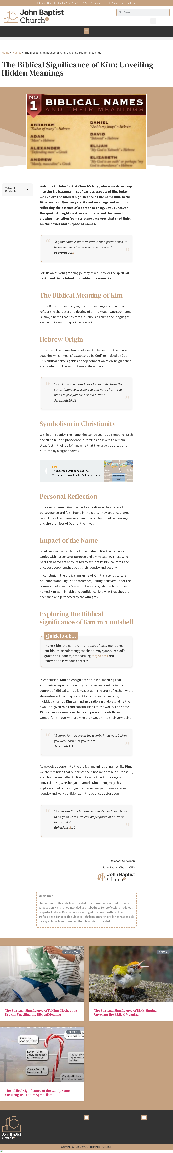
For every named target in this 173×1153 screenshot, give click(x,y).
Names (17, 52)
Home (5, 52)
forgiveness (100, 656)
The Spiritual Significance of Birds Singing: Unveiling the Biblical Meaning (126, 1012)
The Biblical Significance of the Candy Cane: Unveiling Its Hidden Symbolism (38, 1092)
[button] (153, 21)
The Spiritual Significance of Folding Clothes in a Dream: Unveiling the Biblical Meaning (41, 1012)
